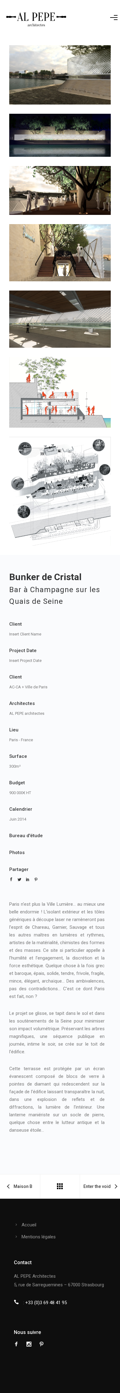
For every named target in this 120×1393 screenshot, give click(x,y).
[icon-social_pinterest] (41, 1344)
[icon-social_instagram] (30, 1344)
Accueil (29, 1225)
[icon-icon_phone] (18, 1302)
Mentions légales (39, 1237)
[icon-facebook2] (18, 1344)
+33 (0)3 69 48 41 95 (46, 1302)
